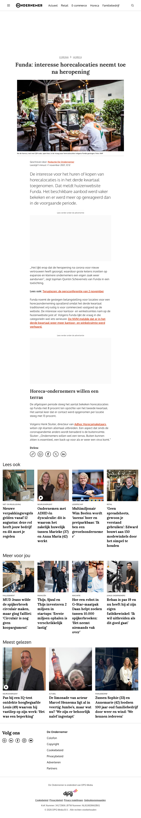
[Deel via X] (56, 454)
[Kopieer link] (32, 454)
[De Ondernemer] (29, 5)
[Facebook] (17, 740)
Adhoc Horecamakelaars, (90, 424)
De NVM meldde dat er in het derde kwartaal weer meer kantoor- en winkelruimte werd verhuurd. (67, 322)
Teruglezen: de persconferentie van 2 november (73, 291)
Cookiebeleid (41, 800)
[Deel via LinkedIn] (63, 454)
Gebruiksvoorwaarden (95, 800)
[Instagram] (24, 740)
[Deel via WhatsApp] (40, 454)
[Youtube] (31, 740)
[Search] (132, 5)
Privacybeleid (56, 800)
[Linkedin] (11, 740)
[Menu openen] (8, 5)
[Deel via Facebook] (48, 454)
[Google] (4, 740)
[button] (73, 800)
